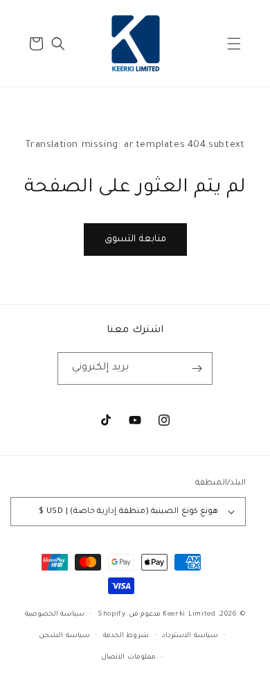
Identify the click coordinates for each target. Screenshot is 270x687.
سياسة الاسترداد (190, 636)
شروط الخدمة (126, 636)
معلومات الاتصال (128, 657)
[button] (234, 43)
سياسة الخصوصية (55, 614)
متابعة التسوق (135, 239)
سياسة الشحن (64, 636)
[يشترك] (196, 368)
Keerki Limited (189, 614)
